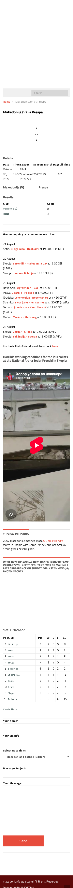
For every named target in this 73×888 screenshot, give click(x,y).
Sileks (10, 650)
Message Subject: (14, 768)
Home (6, 101)
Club (11, 637)
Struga (11, 662)
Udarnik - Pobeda (23, 292)
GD (65, 637)
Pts (40, 637)
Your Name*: (11, 721)
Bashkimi (12, 699)
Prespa (6, 213)
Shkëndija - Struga (25, 336)
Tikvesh (11, 656)
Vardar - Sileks (22, 331)
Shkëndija (13, 644)
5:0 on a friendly (53, 541)
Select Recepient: (14, 750)
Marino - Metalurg (25, 317)
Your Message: (12, 783)
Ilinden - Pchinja (23, 273)
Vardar (11, 681)
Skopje (11, 693)
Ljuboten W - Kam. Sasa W (29, 307)
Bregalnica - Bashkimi (25, 249)
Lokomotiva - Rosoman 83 (31, 297)
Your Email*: (11, 735)
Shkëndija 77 (14, 674)
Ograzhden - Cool (28, 288)
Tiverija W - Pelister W (29, 302)
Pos (5, 637)
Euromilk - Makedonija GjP (30, 263)
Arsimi (11, 687)
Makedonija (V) (10, 208)
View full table (10, 709)
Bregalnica (13, 668)
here (55, 346)
